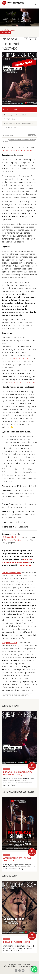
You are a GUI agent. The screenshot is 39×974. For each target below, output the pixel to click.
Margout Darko (9, 642)
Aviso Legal (32, 966)
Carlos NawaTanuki (11, 572)
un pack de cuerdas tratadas (19, 358)
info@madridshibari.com (12, 537)
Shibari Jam (27, 469)
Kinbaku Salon (29, 472)
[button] (34, 969)
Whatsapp (18, 540)
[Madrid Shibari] (13, 3)
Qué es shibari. (26, 565)
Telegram (8, 540)
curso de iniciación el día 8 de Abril (17, 150)
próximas (6, 769)
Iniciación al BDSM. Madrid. (16, 942)
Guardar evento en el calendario (16, 695)
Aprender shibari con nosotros (21, 382)
